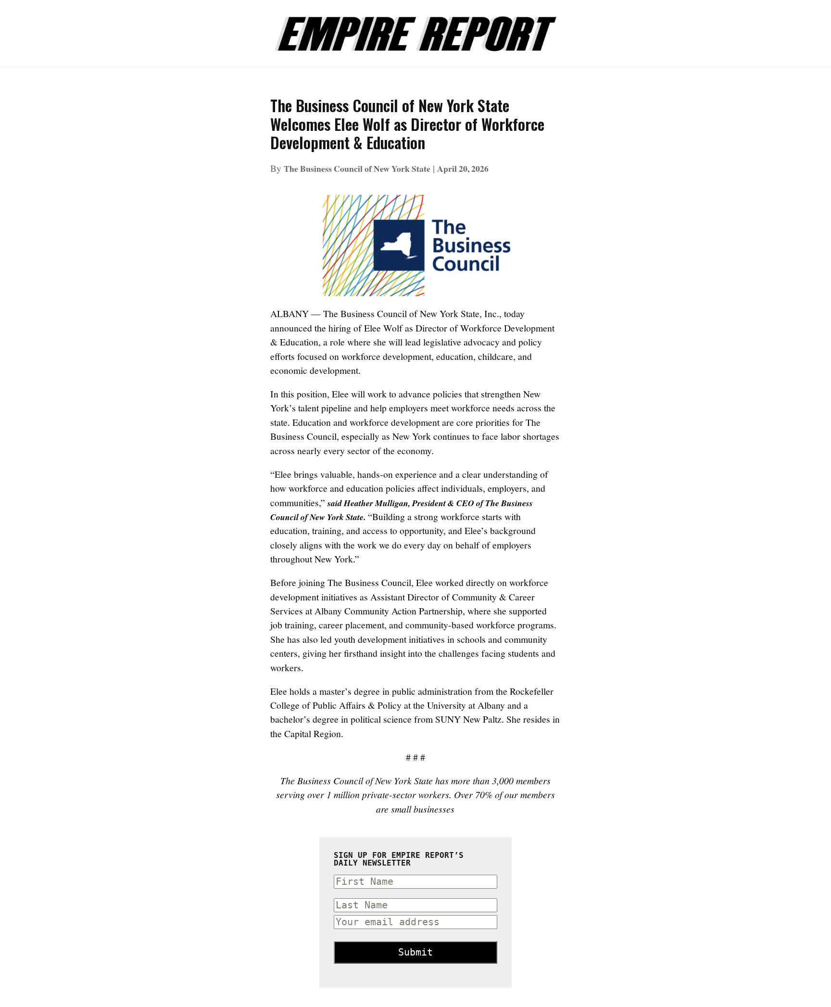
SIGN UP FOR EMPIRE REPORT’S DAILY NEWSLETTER (399, 859)
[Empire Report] (415, 28)
